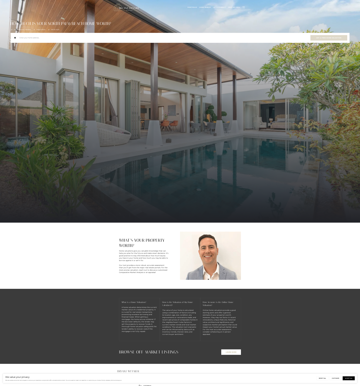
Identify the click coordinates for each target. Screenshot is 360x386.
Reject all (322, 378)
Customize (335, 378)
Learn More (231, 352)
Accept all (348, 378)
